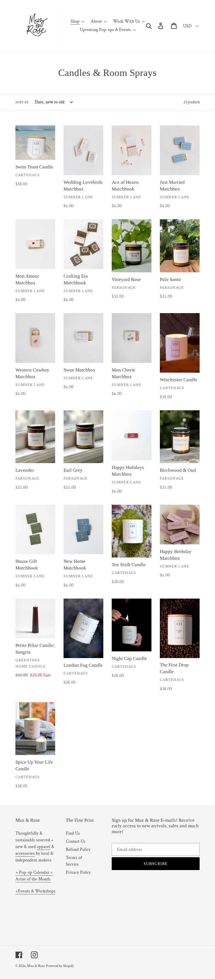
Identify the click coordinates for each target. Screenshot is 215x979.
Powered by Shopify (60, 966)
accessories (25, 853)
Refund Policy (78, 849)
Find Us (73, 833)
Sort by (22, 102)
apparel (43, 847)
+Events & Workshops (35, 891)
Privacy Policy (78, 872)
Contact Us (75, 841)
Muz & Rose (36, 966)
